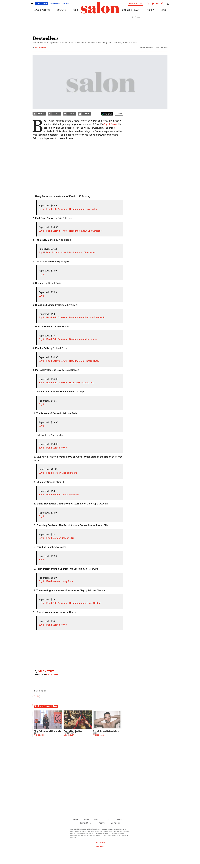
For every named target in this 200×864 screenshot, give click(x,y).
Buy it (41, 209)
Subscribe (41, 4)
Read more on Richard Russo (84, 361)
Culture (61, 10)
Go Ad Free (115, 823)
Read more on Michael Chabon (85, 603)
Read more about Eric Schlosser (85, 231)
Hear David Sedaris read (81, 383)
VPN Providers (100, 842)
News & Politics (42, 10)
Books (36, 696)
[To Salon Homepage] (100, 7)
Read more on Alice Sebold (82, 253)
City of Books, (110, 124)
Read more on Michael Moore (61, 473)
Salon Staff (40, 47)
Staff (96, 819)
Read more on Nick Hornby (83, 339)
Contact (107, 819)
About (86, 819)
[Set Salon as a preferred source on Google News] (107, 114)
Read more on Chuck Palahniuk (62, 495)
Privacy (119, 819)
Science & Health (131, 10)
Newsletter (135, 4)
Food (75, 10)
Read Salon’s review (56, 209)
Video (163, 10)
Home (75, 819)
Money (150, 10)
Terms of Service (87, 823)
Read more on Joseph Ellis (60, 538)
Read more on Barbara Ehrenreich (87, 318)
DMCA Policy (100, 846)
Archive (102, 823)
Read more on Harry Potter (83, 209)
